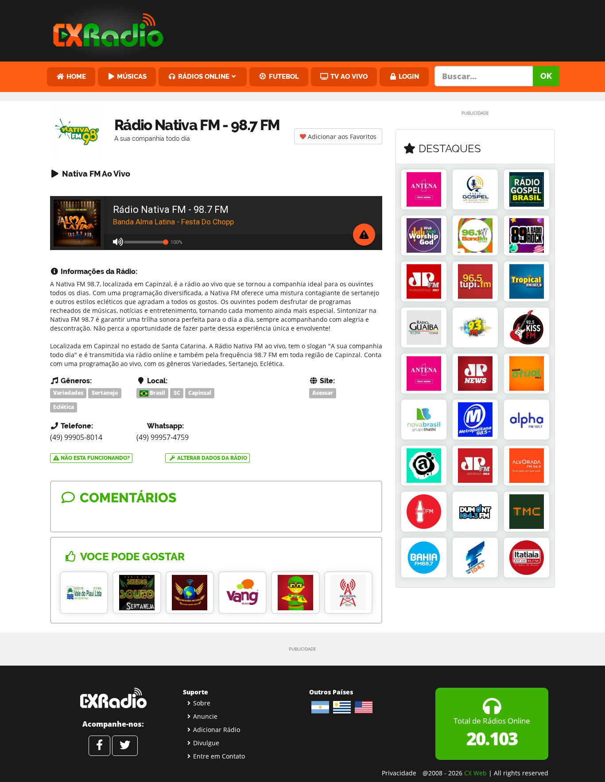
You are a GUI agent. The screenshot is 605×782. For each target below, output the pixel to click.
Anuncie (205, 716)
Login (408, 76)
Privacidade (399, 773)
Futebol (283, 76)
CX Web (475, 773)
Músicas (131, 76)
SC (177, 393)
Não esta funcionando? (94, 458)
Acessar (322, 393)
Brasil (156, 393)
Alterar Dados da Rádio (211, 458)
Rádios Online (202, 76)
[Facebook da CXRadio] (99, 746)
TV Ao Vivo (348, 76)
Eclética (63, 407)
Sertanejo (105, 393)
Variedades (68, 393)
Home (75, 76)
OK (546, 76)
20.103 (491, 738)
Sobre (201, 703)
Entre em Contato (219, 756)
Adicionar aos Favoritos (341, 136)
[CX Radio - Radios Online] (113, 698)
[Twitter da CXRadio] (125, 746)
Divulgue (206, 743)
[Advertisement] (370, 28)
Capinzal (199, 393)
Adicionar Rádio (216, 729)
